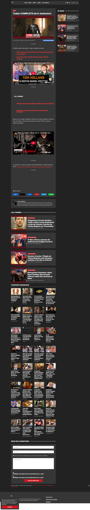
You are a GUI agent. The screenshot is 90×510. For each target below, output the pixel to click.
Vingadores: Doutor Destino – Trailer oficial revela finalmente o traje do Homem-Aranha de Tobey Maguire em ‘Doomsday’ (41, 223)
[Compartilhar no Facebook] (15, 194)
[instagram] (69, 2)
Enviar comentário (33, 480)
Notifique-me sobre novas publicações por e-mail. (28, 477)
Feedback (48, 502)
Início (14, 10)
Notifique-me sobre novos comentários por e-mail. (28, 474)
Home (25, 2)
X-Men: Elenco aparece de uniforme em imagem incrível (40, 241)
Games (39, 2)
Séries (34, 2)
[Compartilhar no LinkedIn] (29, 194)
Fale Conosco (45, 2)
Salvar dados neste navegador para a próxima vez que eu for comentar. (31, 455)
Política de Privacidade (51, 499)
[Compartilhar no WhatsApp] (51, 194)
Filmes (29, 2)
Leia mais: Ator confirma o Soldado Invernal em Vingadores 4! (34, 166)
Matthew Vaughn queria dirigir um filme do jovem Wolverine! (35, 103)
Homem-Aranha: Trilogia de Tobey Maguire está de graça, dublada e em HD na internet (40, 258)
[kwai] (74, 2)
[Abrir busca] (77, 2)
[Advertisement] (33, 179)
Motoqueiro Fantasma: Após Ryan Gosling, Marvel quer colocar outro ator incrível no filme (40, 275)
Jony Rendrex (21, 201)
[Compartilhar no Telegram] (44, 194)
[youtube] (67, 2)
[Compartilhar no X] (22, 194)
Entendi (10, 507)
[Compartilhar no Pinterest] (36, 194)
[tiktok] (72, 2)
